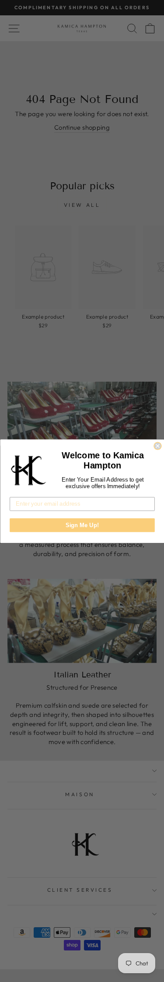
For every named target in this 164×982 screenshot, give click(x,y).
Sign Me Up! (82, 525)
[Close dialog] (157, 446)
